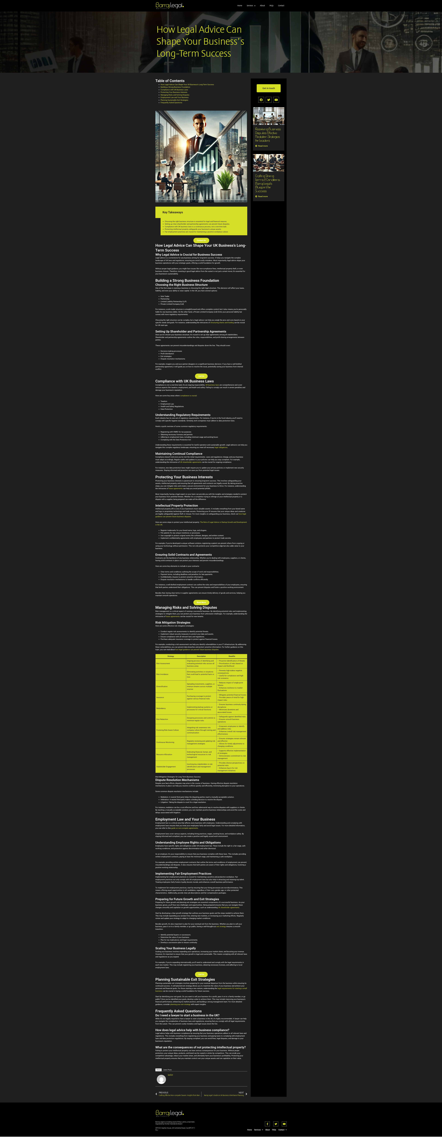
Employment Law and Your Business (175, 97)
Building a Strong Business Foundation (175, 87)
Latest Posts (167, 1070)
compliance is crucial (188, 396)
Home (239, 6)
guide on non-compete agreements (184, 828)
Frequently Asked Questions (171, 103)
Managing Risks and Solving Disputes (175, 95)
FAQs (271, 6)
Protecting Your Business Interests (174, 92)
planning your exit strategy (180, 1004)
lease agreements (176, 488)
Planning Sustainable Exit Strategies (174, 100)
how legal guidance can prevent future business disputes (197, 650)
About (262, 6)
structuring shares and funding (222, 323)
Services (250, 6)
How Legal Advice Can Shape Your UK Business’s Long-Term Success (187, 85)
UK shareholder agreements (190, 462)
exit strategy (221, 926)
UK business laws (212, 385)
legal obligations (221, 447)
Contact (281, 6)
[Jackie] (161, 1079)
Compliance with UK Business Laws (174, 90)
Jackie (170, 1075)
